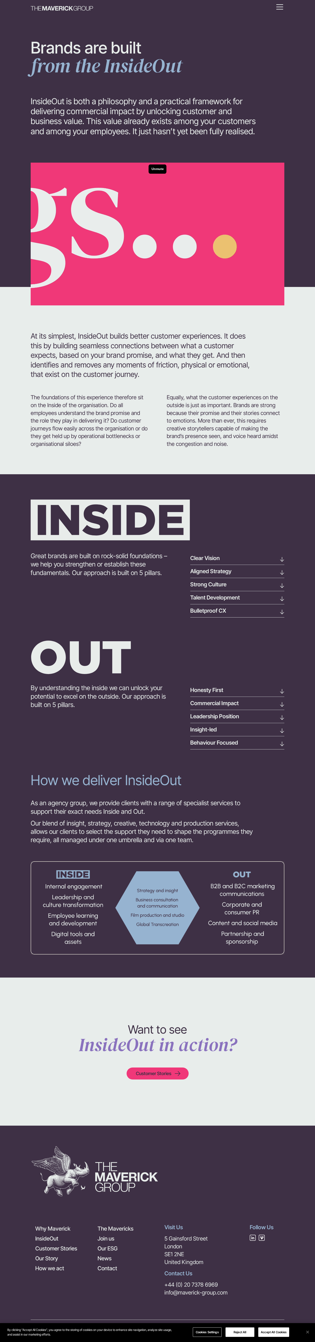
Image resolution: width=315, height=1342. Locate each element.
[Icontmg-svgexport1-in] (253, 1238)
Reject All (240, 1332)
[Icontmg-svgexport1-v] (262, 1238)
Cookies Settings (207, 1332)
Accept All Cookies (274, 1332)
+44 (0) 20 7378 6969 (191, 1284)
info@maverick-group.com (196, 1292)
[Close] (308, 1332)
